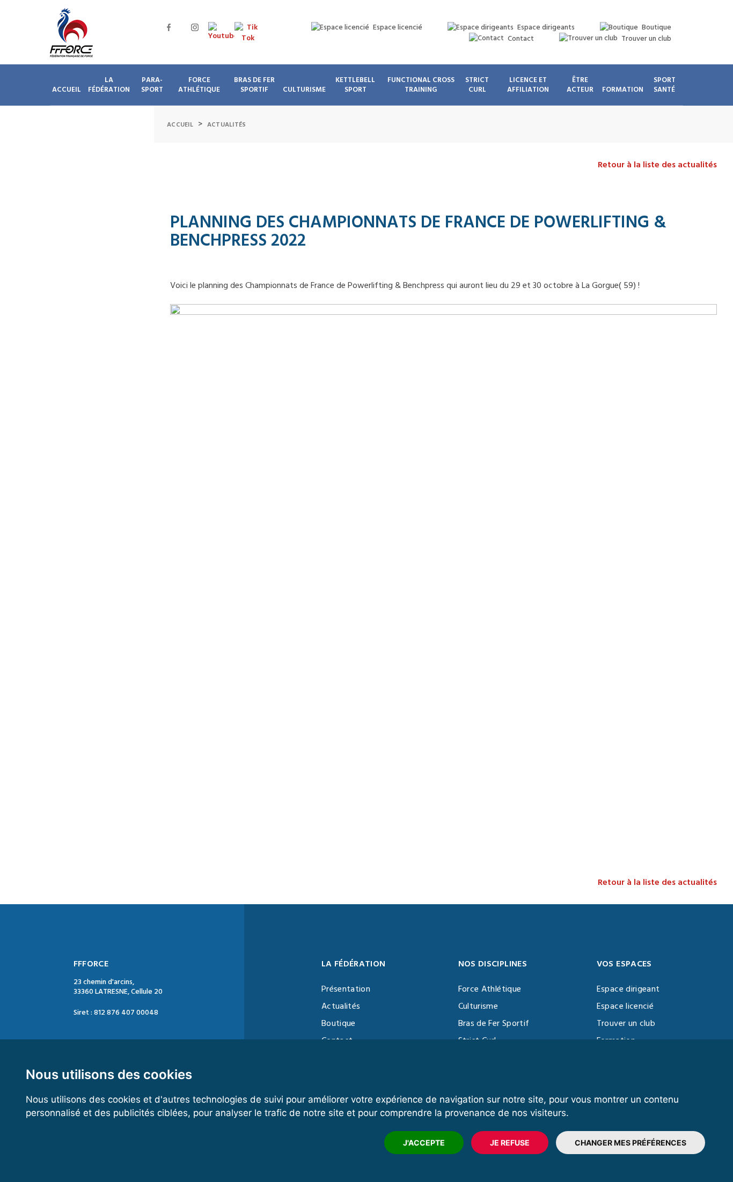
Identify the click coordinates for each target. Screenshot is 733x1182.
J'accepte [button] (424, 1142)
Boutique (338, 1023)
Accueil (180, 124)
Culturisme (478, 1006)
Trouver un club (626, 1023)
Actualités (226, 124)
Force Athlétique (490, 989)
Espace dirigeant (628, 989)
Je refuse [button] (510, 1142)
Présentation (345, 989)
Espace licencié (625, 1006)
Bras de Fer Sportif (494, 1023)
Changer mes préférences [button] (630, 1142)
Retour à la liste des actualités (657, 165)
